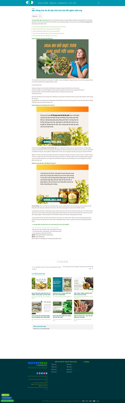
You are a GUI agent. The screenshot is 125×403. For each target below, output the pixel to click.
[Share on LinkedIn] (67, 262)
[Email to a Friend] (63, 262)
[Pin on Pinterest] (65, 262)
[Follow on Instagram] (40, 373)
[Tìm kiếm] (98, 3)
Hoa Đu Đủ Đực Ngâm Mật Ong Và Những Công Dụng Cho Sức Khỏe (49, 26)
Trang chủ (40, 3)
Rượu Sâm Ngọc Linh (62, 3)
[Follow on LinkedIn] (46, 373)
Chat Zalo (6, 395)
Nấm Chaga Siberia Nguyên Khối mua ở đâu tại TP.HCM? (46, 31)
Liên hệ (74, 3)
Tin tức (70, 3)
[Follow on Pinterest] (44, 373)
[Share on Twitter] (60, 262)
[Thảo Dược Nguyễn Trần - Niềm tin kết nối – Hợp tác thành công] (30, 3)
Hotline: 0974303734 (8, 400)
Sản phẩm (46, 3)
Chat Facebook (7, 397)
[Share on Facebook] (58, 262)
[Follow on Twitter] (42, 373)
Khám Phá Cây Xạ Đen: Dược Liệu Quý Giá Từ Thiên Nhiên (46, 29)
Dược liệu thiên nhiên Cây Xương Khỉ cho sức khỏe (45, 35)
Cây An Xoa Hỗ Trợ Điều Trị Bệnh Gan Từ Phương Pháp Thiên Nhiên (48, 33)
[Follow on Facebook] (37, 373)
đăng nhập (39, 328)
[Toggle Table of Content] (39, 16)
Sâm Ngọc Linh (53, 3)
